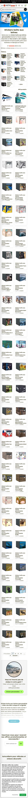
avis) (14, 46)
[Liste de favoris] (19, 5)
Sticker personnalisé (12, 691)
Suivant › (15, 655)
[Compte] (22, 5)
